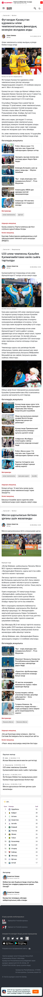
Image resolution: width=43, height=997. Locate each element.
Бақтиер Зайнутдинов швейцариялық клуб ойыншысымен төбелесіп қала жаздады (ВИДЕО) (19, 238)
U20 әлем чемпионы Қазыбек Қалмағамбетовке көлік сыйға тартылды (20, 768)
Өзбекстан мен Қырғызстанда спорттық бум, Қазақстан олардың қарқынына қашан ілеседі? (20, 884)
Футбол (14, 15)
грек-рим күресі (23, 476)
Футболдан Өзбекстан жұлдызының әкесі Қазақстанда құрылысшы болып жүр (20, 778)
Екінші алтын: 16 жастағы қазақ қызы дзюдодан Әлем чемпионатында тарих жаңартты (18, 490)
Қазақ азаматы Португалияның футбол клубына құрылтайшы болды (18, 228)
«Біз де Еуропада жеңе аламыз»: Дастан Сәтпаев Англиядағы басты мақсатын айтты (20, 735)
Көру (35, 991)
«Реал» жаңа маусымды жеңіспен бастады (19, 743)
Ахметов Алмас (13, 876)
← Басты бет (6, 15)
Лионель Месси (21, 722)
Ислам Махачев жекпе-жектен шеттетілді (20, 760)
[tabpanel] (21, 835)
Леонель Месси (8, 722)
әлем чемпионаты (9, 215)
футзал (20, 215)
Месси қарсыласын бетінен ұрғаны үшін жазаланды (19, 787)
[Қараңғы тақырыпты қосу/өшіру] (39, 8)
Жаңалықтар (16, 249)
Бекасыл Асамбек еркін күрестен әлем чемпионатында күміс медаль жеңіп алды (19, 501)
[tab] (7, 802)
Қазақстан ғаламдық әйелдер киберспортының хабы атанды (15, 899)
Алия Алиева (11, 35)
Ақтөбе (34, 476)
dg (29, 948)
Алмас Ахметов (12, 266)
